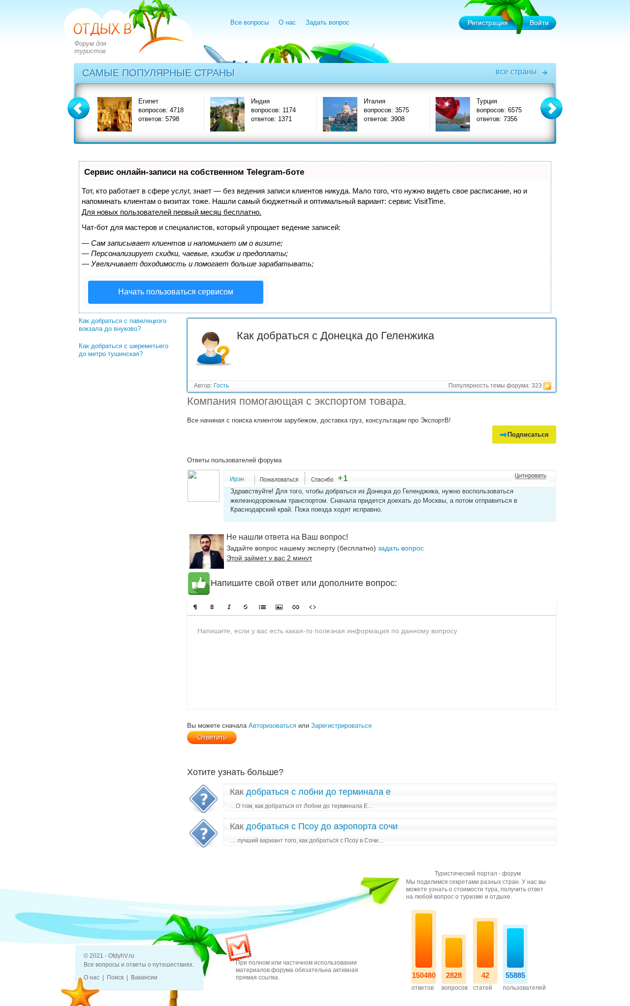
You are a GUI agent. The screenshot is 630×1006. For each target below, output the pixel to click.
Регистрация (488, 23)
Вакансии (144, 977)
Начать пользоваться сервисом (175, 292)
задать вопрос (401, 548)
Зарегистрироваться (341, 725)
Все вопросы (249, 22)
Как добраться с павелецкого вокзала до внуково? (122, 324)
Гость (221, 385)
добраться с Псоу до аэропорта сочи (322, 826)
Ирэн (237, 479)
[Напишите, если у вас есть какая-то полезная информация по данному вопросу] (371, 662)
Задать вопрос (327, 22)
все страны (516, 71)
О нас (287, 22)
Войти (539, 23)
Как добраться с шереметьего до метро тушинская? (123, 349)
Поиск (115, 977)
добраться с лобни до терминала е (318, 792)
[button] (195, 607)
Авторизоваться (272, 725)
